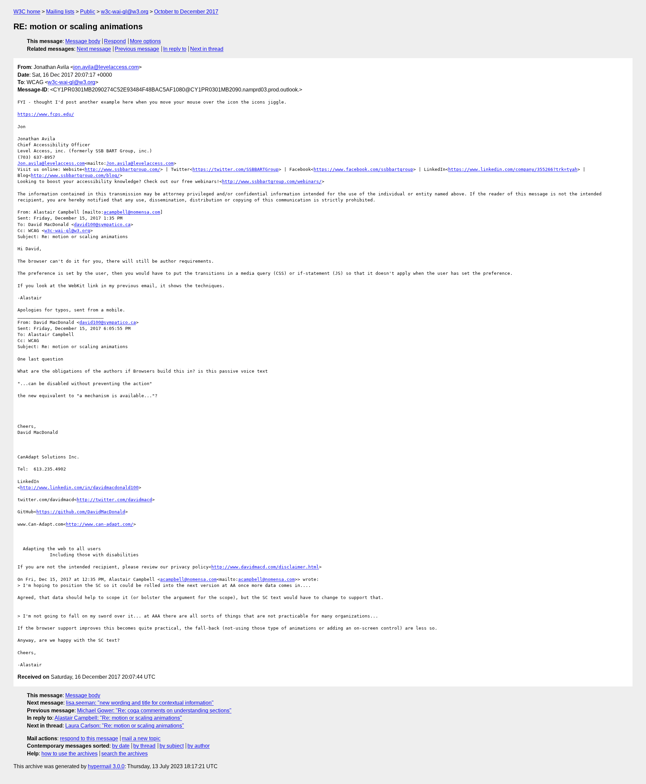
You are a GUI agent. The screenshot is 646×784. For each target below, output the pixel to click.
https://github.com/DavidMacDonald (80, 511)
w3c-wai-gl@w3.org (124, 11)
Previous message (137, 49)
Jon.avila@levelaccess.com (51, 163)
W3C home (26, 11)
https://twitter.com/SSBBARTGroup (235, 169)
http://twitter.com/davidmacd (114, 499)
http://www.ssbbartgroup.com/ (122, 169)
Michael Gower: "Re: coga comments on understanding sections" (154, 710)
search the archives (124, 753)
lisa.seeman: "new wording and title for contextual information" (140, 703)
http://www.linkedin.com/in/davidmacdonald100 (79, 487)
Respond (115, 41)
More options (145, 41)
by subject (171, 746)
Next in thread (206, 49)
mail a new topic (141, 738)
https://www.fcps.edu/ (45, 114)
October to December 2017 (186, 11)
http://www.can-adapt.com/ (99, 524)
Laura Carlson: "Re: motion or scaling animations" (124, 726)
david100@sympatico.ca (102, 224)
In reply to (174, 49)
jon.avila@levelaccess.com (106, 67)
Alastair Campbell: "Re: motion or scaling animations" (118, 718)
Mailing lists (60, 11)
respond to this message (89, 738)
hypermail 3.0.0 (106, 766)
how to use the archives (69, 753)
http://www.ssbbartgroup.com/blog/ (75, 175)
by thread (144, 746)
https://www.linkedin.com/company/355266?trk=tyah (512, 169)
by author (198, 746)
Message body (82, 41)
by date (121, 746)
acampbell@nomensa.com (132, 212)
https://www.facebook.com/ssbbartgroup (363, 169)
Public (87, 11)
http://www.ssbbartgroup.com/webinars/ (272, 181)
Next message (94, 49)
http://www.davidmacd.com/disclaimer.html (265, 566)
